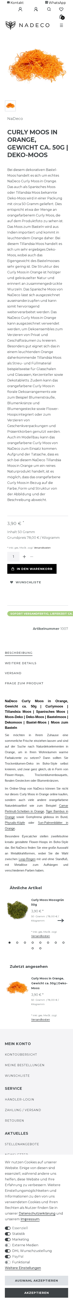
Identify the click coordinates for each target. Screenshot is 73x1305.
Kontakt (17, 3)
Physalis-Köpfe (15, 822)
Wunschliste (28, 582)
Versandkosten (42, 547)
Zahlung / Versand (23, 1110)
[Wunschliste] (61, 9)
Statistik (18, 1234)
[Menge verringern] (31, 557)
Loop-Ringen (27, 859)
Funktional (21, 1262)
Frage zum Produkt (24, 683)
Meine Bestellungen (25, 1065)
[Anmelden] (17, 9)
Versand (13, 673)
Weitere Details (20, 663)
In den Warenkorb (35, 569)
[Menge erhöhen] (24, 557)
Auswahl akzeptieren (36, 1280)
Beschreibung (18, 653)
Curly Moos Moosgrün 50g (47, 902)
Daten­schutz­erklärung (37, 1213)
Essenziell (20, 1228)
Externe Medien (25, 1245)
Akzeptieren (36, 1293)
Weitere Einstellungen (23, 1268)
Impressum (30, 1219)
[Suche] (47, 9)
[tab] (18, 653)
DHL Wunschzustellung (32, 1251)
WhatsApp (57, 3)
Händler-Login (19, 1099)
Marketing (20, 1239)
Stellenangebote (22, 1144)
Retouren (14, 1120)
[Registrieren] (32, 9)
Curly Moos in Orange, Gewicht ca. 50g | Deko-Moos (49, 983)
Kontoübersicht (21, 1054)
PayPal (18, 1256)
